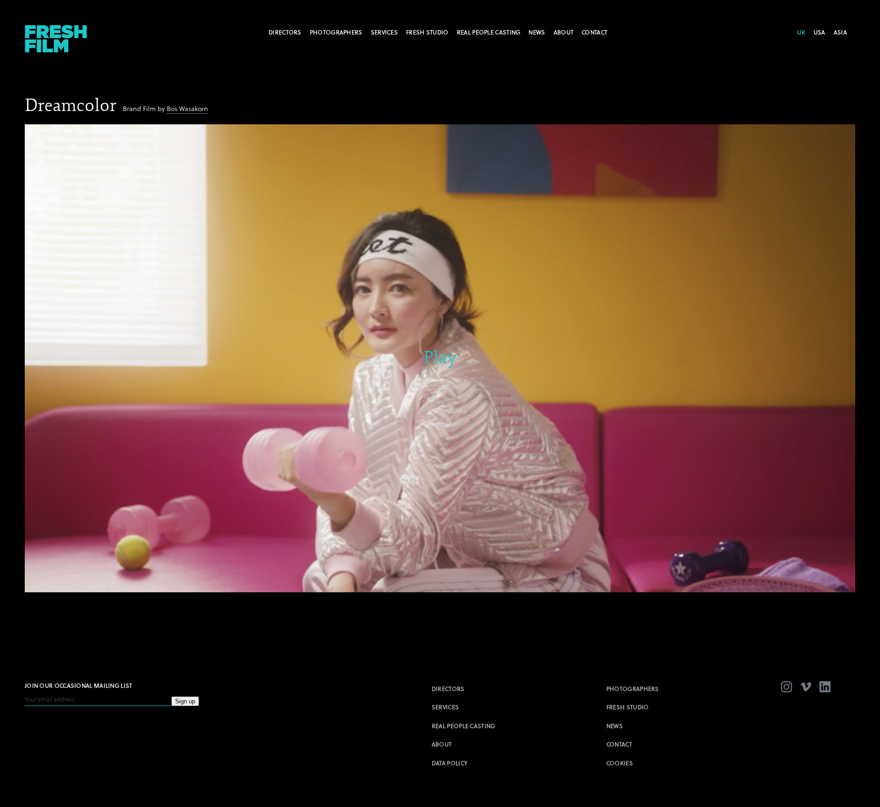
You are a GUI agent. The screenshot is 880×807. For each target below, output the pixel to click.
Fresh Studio (427, 32)
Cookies (619, 763)
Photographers (336, 32)
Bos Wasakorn (187, 108)
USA (819, 32)
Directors (285, 32)
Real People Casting (489, 32)
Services (384, 32)
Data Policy (450, 763)
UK (801, 32)
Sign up (185, 701)
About (564, 32)
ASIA (840, 32)
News (536, 32)
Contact (594, 32)
